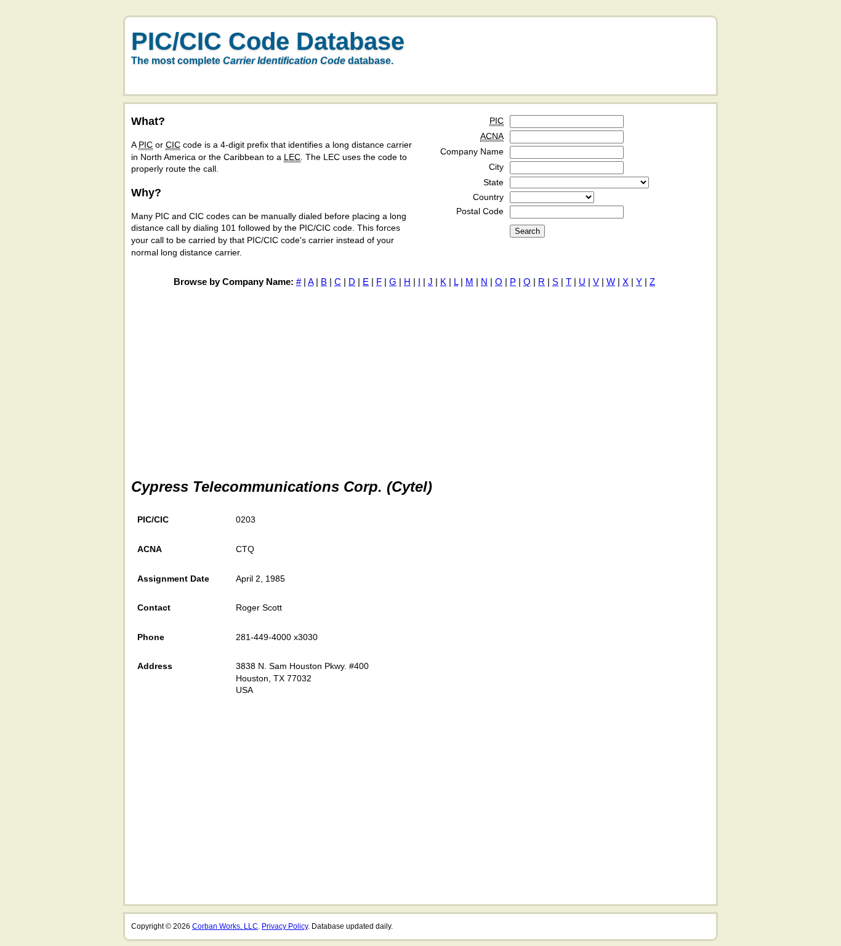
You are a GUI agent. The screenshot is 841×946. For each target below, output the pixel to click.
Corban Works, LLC (225, 926)
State (493, 182)
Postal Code (480, 211)
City (496, 167)
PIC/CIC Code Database (267, 41)
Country (488, 197)
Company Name (472, 151)
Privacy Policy (285, 926)
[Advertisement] (568, 63)
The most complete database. (262, 60)
